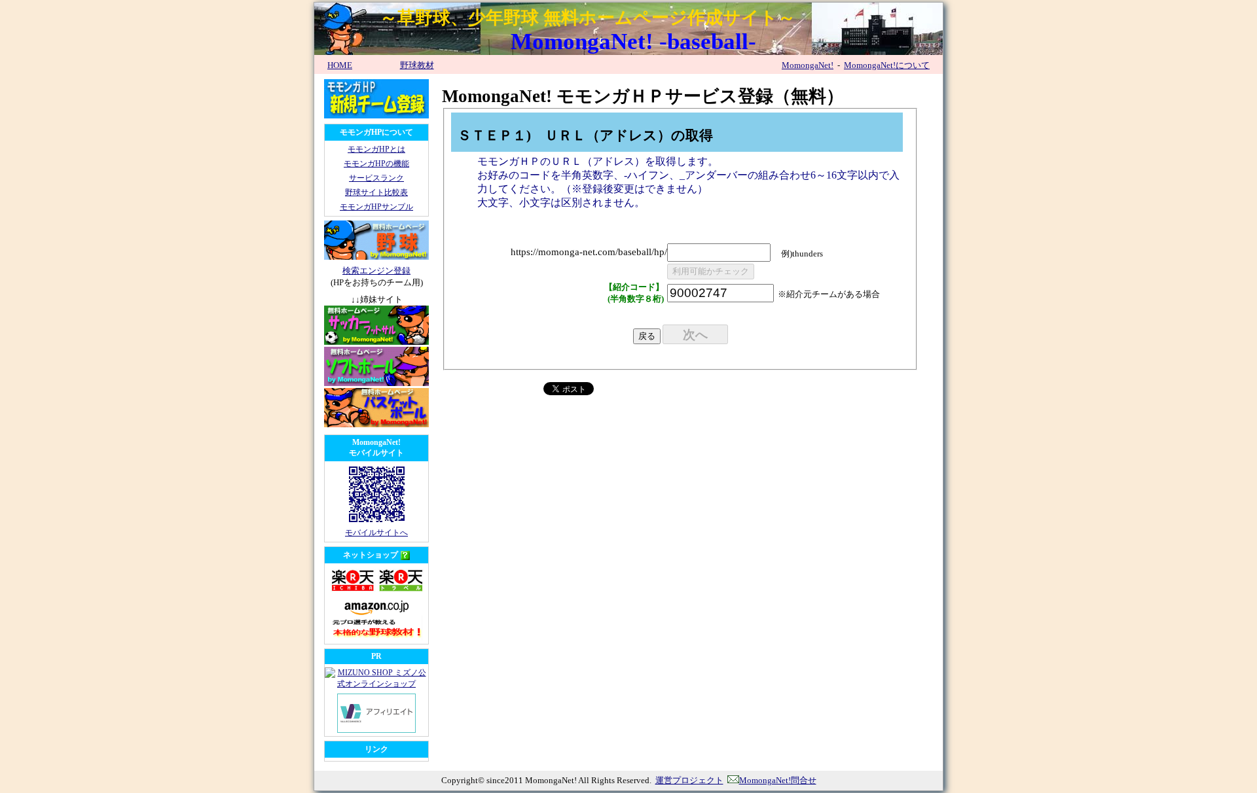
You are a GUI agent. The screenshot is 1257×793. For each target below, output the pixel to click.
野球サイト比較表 (376, 192)
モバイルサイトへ (376, 532)
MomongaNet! (807, 65)
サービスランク (376, 178)
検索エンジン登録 (376, 270)
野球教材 (417, 65)
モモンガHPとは (376, 149)
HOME (339, 65)
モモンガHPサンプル (376, 206)
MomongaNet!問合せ (777, 780)
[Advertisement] (567, 520)
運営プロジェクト (689, 780)
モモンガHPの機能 (376, 163)
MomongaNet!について (887, 65)
